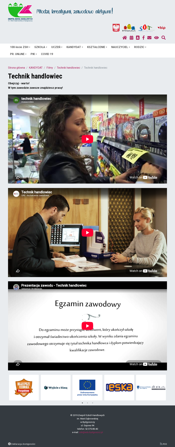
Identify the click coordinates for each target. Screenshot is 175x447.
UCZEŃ (55, 47)
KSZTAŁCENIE (96, 47)
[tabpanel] (21, 387)
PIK (33, 54)
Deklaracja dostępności (23, 444)
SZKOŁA (39, 47)
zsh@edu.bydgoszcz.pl (91, 432)
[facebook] (143, 37)
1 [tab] (82, 403)
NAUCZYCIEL (119, 47)
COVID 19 (47, 54)
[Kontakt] (149, 37)
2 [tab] (87, 403)
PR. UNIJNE (17, 54)
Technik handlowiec (68, 67)
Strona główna (16, 67)
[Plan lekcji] (131, 37)
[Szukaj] (163, 37)
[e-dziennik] (138, 37)
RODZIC (139, 47)
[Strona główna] (124, 37)
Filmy (49, 67)
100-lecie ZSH (19, 47)
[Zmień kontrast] (156, 37)
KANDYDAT (73, 47)
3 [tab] (92, 403)
